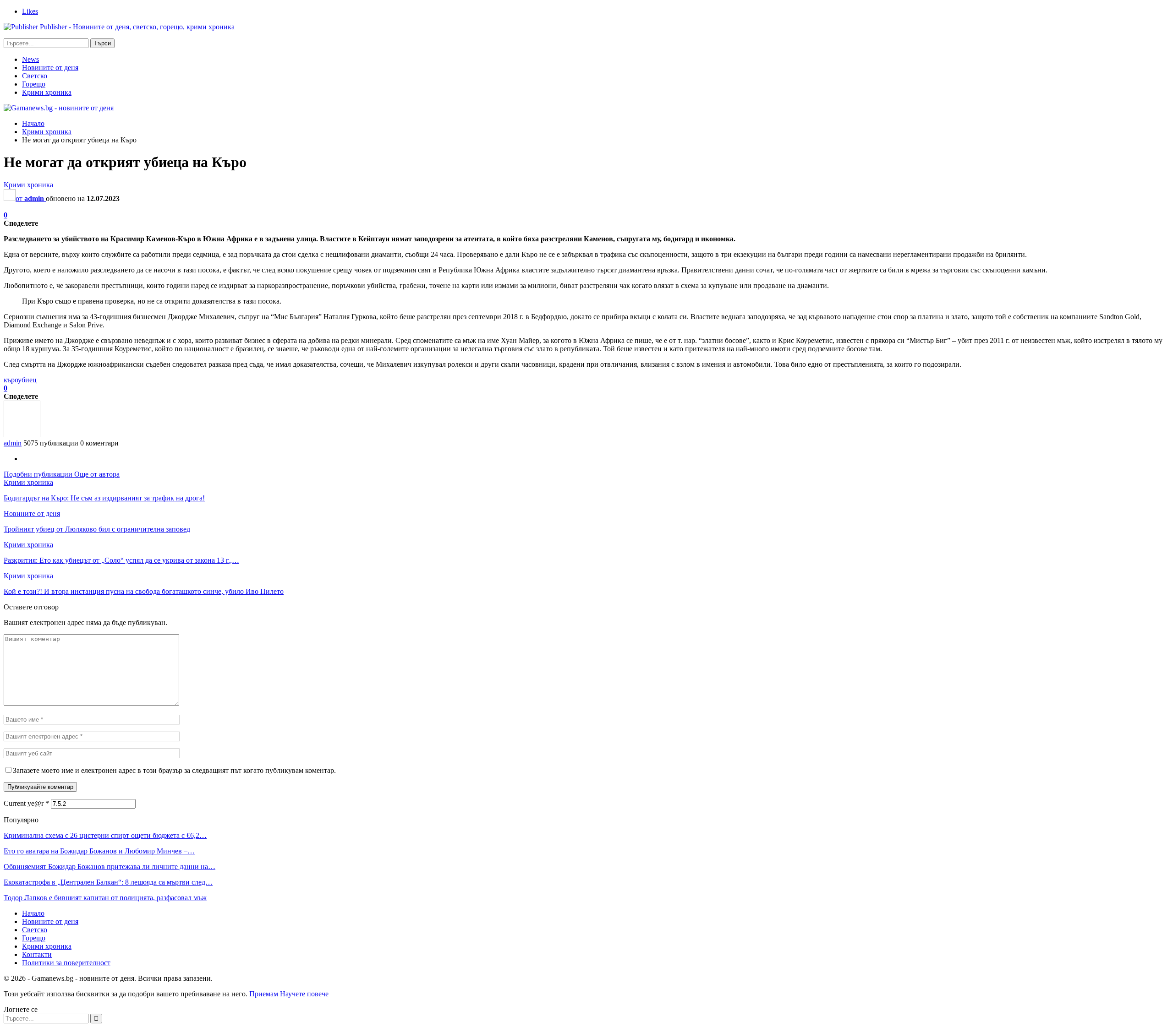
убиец (27, 380)
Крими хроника (46, 92)
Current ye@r (26, 803)
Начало (33, 913)
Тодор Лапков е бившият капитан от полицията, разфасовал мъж (105, 898)
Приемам (263, 994)
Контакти (37, 954)
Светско (34, 76)
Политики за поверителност (66, 963)
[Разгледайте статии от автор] (22, 435)
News (30, 59)
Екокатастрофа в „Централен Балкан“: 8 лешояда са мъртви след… (108, 882)
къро (11, 380)
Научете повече (304, 994)
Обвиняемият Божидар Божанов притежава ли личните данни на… (109, 866)
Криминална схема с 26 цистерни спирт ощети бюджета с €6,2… (105, 835)
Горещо (33, 84)
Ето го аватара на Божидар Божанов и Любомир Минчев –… (99, 851)
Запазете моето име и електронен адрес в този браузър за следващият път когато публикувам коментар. (174, 770)
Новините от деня (50, 67)
